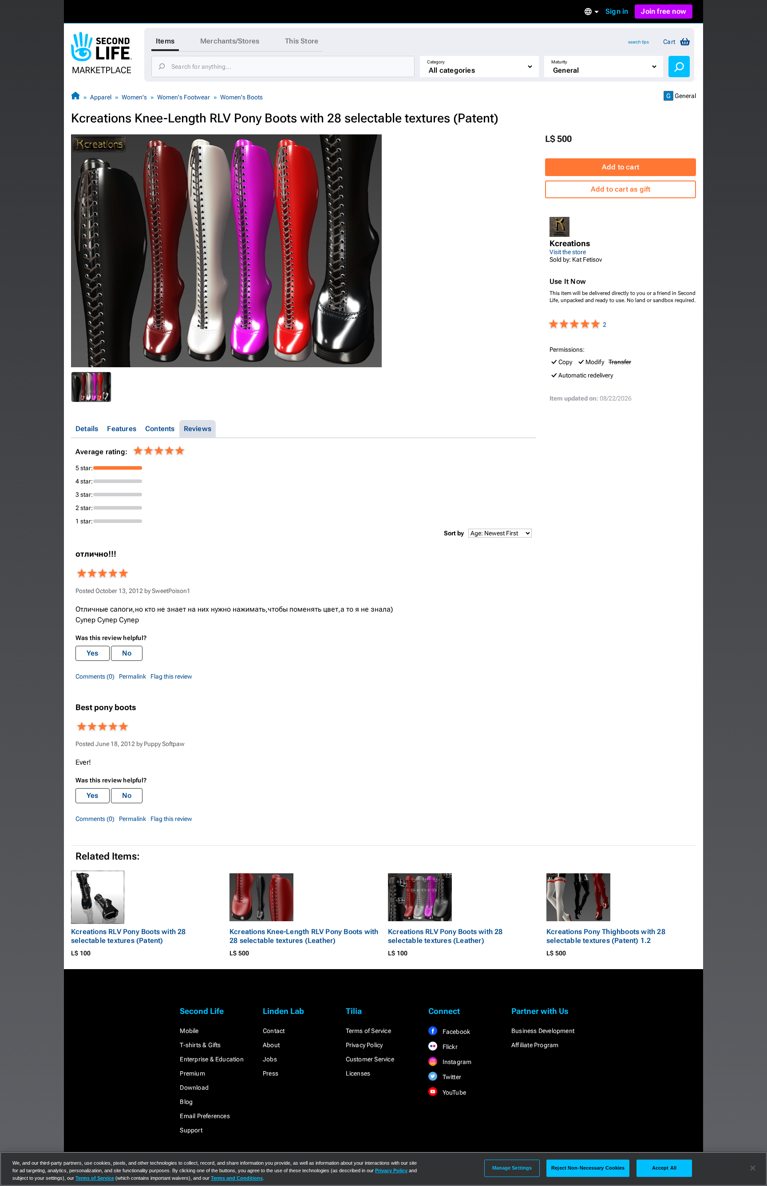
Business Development (542, 1030)
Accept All (664, 1167)
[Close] (753, 1168)
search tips (638, 41)
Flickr (449, 1046)
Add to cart (620, 167)
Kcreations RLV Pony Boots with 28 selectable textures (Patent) (128, 936)
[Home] (75, 96)
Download (194, 1087)
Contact (274, 1030)
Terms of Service (368, 1030)
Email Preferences (204, 1115)
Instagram (456, 1061)
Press (270, 1073)
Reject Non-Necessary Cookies (588, 1167)
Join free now (663, 11)
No (126, 653)
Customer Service (370, 1059)
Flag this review (171, 676)
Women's (134, 97)
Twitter (451, 1076)
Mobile (189, 1030)
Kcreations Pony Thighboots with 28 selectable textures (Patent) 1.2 (605, 936)
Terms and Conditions (237, 1178)
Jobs (270, 1059)
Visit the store (568, 251)
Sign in (616, 11)
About (271, 1045)
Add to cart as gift (621, 189)
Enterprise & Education (211, 1059)
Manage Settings (512, 1167)
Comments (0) (95, 676)
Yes (93, 653)
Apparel (100, 97)
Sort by (454, 533)
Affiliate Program (534, 1045)
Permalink (132, 676)
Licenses (358, 1073)
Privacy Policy (364, 1045)
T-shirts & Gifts (200, 1045)
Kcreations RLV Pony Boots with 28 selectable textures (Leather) (445, 936)
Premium (192, 1073)
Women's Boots (241, 97)
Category (436, 61)
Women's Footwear (183, 97)
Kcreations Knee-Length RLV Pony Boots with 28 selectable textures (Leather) (303, 936)
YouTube (453, 1092)
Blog (186, 1101)
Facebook (455, 1031)
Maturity (559, 61)
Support (191, 1130)
